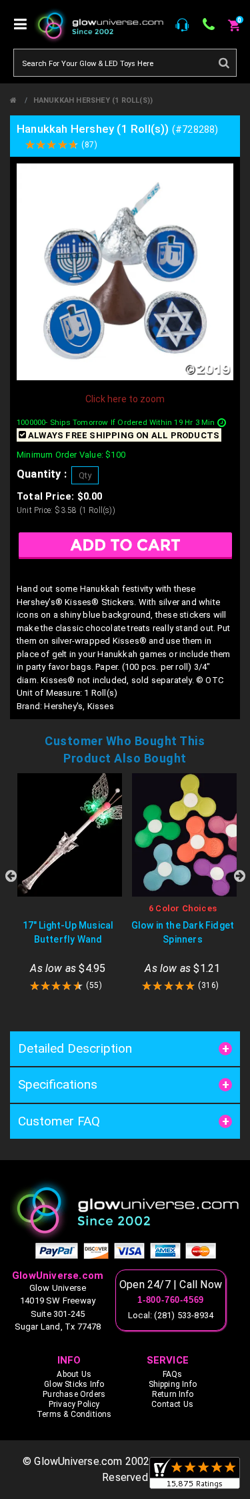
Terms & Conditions (74, 1414)
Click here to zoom (125, 399)
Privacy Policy (74, 1404)
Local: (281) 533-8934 (170, 1315)
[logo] (125, 1209)
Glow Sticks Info (74, 1384)
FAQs (173, 1374)
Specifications (57, 1084)
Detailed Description (75, 1048)
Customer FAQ (59, 1121)
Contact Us (172, 1404)
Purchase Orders (74, 1394)
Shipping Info (173, 1384)
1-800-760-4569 (170, 1300)
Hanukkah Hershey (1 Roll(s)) (93, 100)
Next (239, 876)
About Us (74, 1374)
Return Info (172, 1394)
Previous (10, 876)
